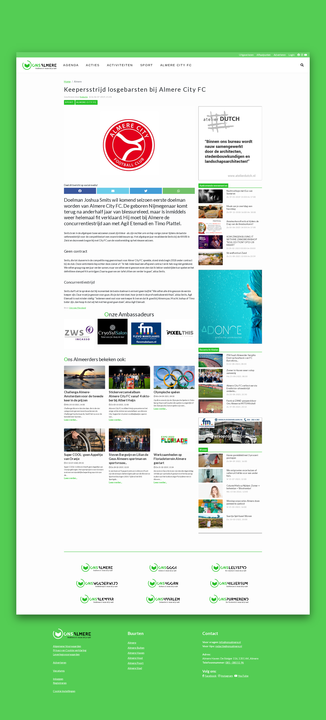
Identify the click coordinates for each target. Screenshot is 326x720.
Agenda (71, 65)
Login (291, 54)
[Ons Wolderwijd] (97, 583)
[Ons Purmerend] (229, 599)
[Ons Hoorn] (163, 583)
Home (67, 81)
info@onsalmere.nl (230, 642)
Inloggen (58, 678)
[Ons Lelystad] (229, 567)
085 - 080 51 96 (234, 662)
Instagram (227, 675)
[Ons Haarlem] (163, 599)
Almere (132, 642)
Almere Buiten (136, 647)
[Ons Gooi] (163, 567)
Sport (146, 65)
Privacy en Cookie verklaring (69, 650)
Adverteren (280, 54)
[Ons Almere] (97, 567)
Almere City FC (176, 65)
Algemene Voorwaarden (67, 646)
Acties (93, 65)
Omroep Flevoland (77, 308)
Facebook (210, 675)
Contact (210, 633)
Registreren (60, 682)
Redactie (84, 97)
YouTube (243, 675)
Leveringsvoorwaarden (66, 654)
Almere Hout (135, 657)
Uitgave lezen (246, 54)
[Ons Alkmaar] (97, 599)
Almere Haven (136, 652)
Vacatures (59, 670)
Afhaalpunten (264, 54)
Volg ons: (209, 671)
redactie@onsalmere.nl (228, 646)
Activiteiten (120, 65)
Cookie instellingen (64, 691)
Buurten (136, 633)
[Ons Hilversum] (229, 583)
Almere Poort (135, 663)
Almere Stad (135, 668)
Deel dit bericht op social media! (81, 185)
